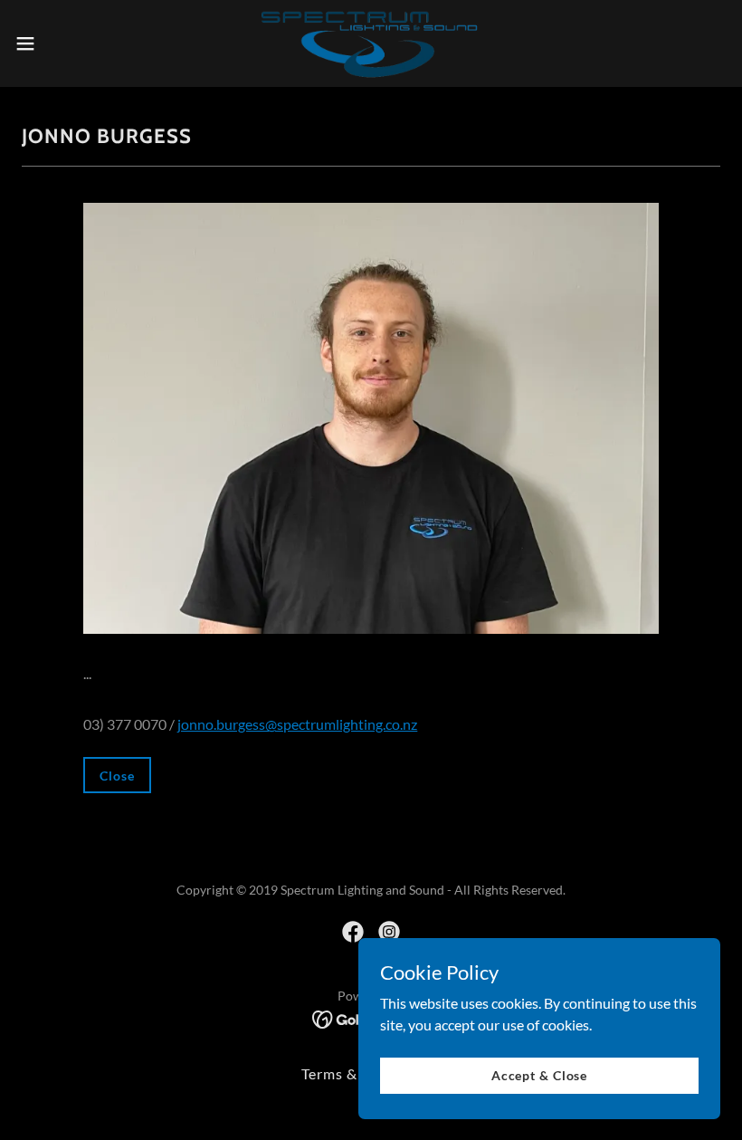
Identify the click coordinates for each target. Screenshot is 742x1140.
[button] (62, 43)
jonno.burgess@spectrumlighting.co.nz (297, 724)
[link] (370, 43)
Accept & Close (539, 1075)
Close (117, 775)
